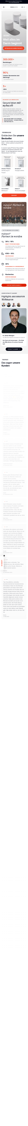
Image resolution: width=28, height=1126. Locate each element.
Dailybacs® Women (6, 168)
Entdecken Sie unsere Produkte (13, 48)
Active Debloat (4, 188)
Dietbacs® (17, 188)
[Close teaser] (4, 555)
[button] (3, 7)
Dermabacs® (18, 168)
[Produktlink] (7, 165)
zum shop (14, 195)
